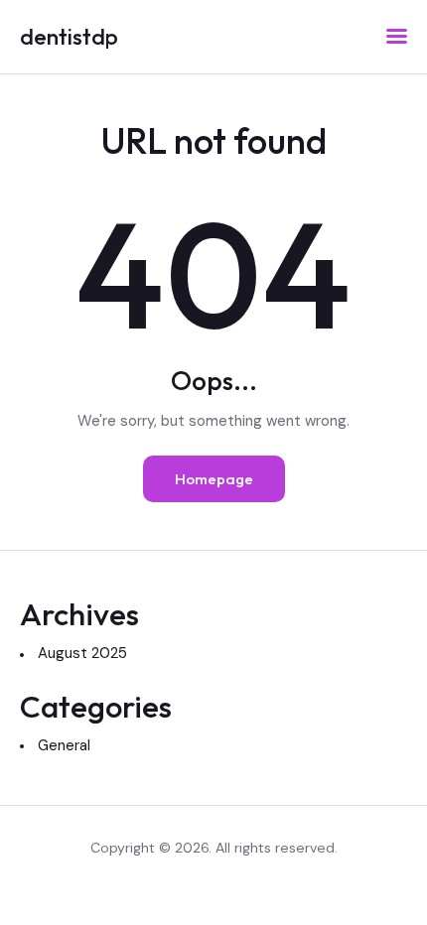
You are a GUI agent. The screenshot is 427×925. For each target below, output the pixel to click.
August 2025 (82, 653)
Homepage (214, 478)
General (64, 745)
